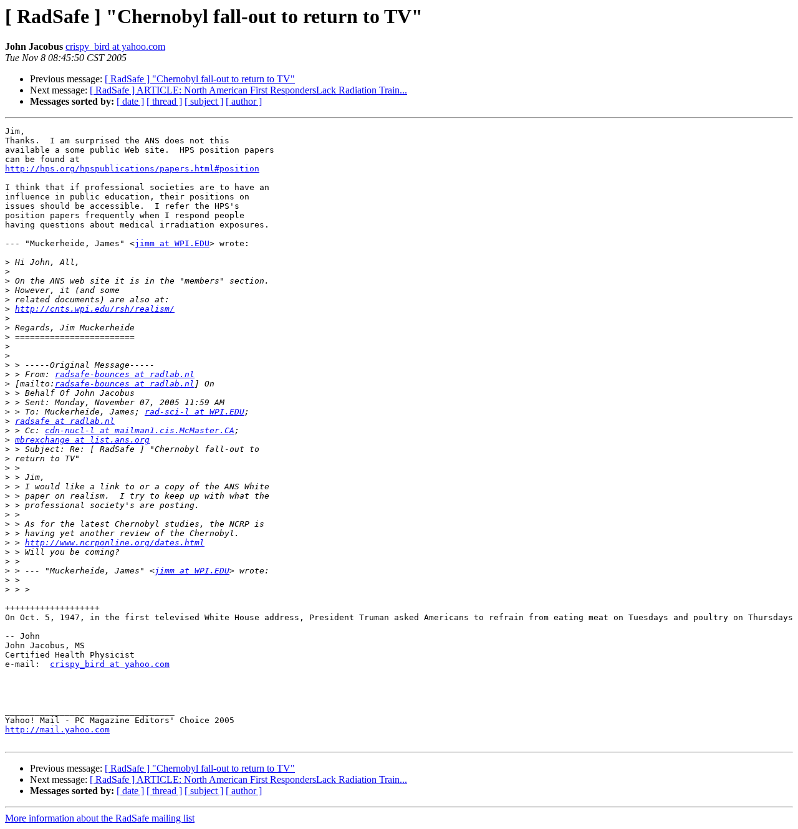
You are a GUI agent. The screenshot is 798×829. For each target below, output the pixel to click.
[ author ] (244, 101)
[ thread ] (164, 101)
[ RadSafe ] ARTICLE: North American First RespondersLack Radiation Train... (248, 90)
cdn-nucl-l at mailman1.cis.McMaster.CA (139, 430)
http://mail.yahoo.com (57, 729)
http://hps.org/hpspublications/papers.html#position (132, 168)
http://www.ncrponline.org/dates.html (114, 542)
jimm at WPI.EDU (172, 243)
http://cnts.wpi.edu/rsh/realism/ (95, 309)
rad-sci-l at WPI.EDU (194, 411)
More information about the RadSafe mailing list (100, 818)
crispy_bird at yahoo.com (115, 46)
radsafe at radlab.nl (65, 421)
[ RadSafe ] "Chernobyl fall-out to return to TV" (200, 79)
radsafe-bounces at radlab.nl (125, 374)
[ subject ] (204, 101)
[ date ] (130, 101)
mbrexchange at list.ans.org (82, 439)
